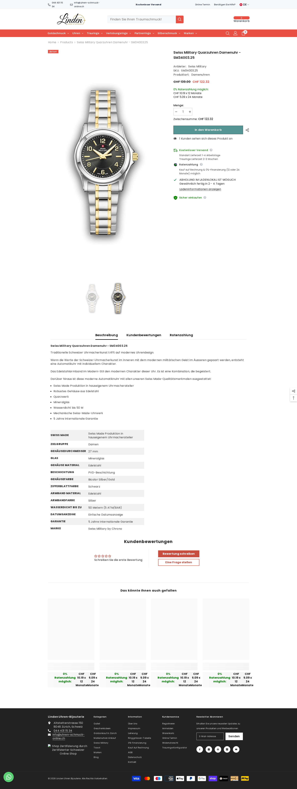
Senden (234, 736)
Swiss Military (197, 66)
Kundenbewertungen (143, 335)
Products (66, 42)
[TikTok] (227, 749)
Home (52, 42)
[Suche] (145, 19)
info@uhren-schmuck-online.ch (69, 736)
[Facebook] (199, 749)
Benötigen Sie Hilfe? (224, 4)
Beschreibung (106, 335)
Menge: (178, 105)
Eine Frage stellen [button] (178, 562)
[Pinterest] (218, 749)
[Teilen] (246, 130)
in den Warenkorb (208, 130)
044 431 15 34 (63, 731)
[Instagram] (209, 749)
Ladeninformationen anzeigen (200, 189)
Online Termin (202, 4)
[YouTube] (236, 749)
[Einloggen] (235, 33)
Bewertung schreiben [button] (179, 554)
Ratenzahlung (181, 335)
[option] (105, 164)
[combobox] (141, 19)
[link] (71, 668)
